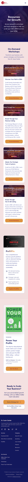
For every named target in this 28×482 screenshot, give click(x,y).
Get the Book (14, 368)
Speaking (17, 438)
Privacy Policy (19, 474)
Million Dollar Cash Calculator (5, 458)
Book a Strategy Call (12, 402)
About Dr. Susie (18, 435)
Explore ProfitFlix (14, 289)
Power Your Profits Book (6, 464)
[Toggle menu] (25, 2)
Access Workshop (14, 98)
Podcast (17, 444)
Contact (17, 450)
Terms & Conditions (10, 474)
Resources (17, 447)
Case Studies (18, 441)
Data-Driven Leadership (6, 438)
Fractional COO (4, 435)
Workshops (3, 461)
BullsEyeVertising (17, 476)
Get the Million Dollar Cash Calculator (14, 406)
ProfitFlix (3, 441)
